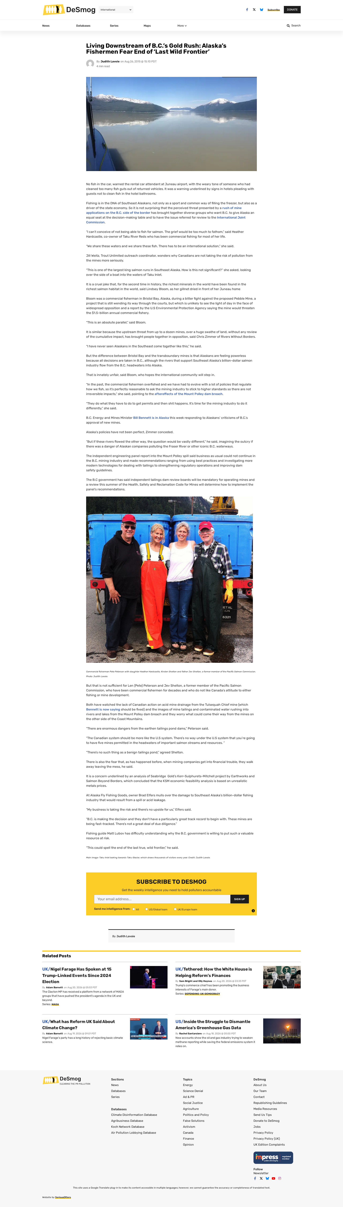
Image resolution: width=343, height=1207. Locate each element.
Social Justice (193, 1103)
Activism (189, 1127)
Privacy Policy (263, 1132)
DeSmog (81, 9)
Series (115, 1097)
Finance (188, 1138)
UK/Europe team (187, 909)
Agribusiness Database (127, 1121)
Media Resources (265, 1109)
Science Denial (193, 1091)
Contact (259, 1097)
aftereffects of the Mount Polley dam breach (189, 394)
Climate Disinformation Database (134, 1115)
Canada (188, 1132)
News (115, 1085)
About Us (260, 1085)
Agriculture (191, 1109)
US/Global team (158, 909)
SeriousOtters (63, 1197)
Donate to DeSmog (266, 1121)
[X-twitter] (254, 10)
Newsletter (261, 1173)
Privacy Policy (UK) (266, 1138)
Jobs (257, 1127)
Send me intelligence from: (112, 909)
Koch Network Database (127, 1127)
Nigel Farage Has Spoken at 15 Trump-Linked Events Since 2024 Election (77, 975)
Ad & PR (188, 1097)
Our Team (260, 1091)
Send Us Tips (262, 1115)
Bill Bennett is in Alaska (151, 418)
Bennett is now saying (103, 709)
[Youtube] (273, 1178)
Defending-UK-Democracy (202, 993)
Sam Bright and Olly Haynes (195, 981)
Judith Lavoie (110, 61)
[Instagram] (279, 1178)
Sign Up (239, 899)
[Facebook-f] (247, 10)
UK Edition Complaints (269, 1144)
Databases (118, 1091)
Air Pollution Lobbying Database (133, 1132)
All (137, 909)
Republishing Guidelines (270, 1103)
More (180, 25)
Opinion (188, 1144)
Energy (188, 1085)
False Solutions (193, 1121)
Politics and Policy (196, 1115)
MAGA (55, 1004)
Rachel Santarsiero (190, 1033)
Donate (292, 9)
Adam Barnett (54, 987)
